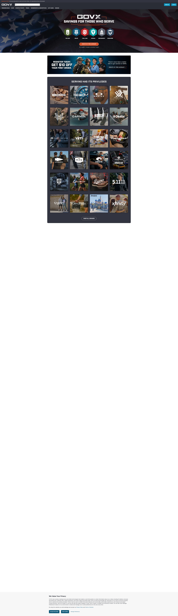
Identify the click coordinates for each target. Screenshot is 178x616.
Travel (27, 8)
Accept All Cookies (54, 611)
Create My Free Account (89, 44)
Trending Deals (6, 8)
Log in (97, 47)
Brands (57, 8)
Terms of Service (89, 607)
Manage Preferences (75, 611)
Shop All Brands (89, 218)
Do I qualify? (82, 47)
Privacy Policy (79, 607)
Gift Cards (51, 8)
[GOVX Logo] (7, 5)
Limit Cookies (65, 611)
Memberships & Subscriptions (38, 8)
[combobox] (27, 5)
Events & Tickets (20, 8)
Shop (12, 8)
